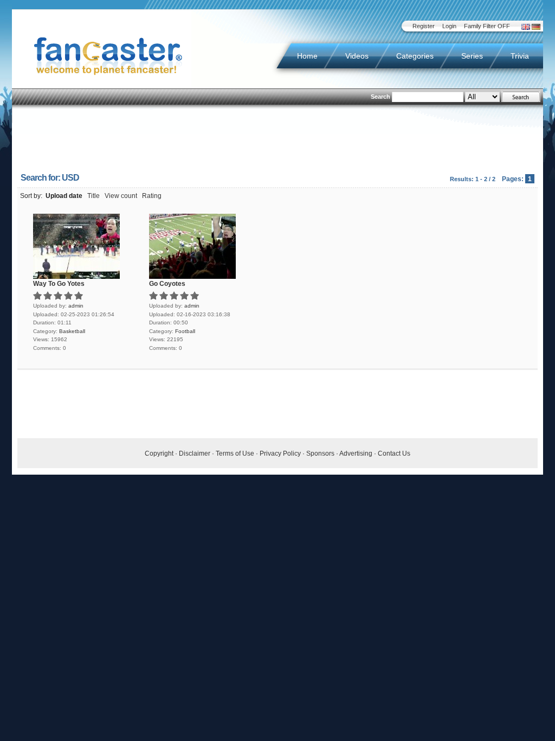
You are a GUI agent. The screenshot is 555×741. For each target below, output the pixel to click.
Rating (152, 196)
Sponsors (320, 453)
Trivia (520, 56)
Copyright (159, 453)
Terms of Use (235, 453)
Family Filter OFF (487, 26)
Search (380, 96)
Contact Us (394, 453)
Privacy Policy (280, 453)
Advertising (355, 453)
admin (75, 306)
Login (449, 26)
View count (121, 196)
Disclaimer (194, 453)
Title (93, 196)
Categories (415, 56)
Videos (357, 56)
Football (185, 331)
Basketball (72, 331)
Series (472, 56)
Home (307, 56)
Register (423, 26)
